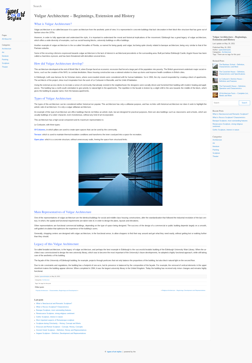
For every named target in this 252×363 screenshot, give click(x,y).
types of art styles (114, 352)
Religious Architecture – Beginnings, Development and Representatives (183, 290)
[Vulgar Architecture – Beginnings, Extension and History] (231, 15)
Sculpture (5, 63)
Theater (5, 67)
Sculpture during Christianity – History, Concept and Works (58, 323)
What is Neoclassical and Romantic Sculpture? (54, 303)
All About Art (6, 39)
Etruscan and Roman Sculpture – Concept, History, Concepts (59, 327)
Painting (5, 60)
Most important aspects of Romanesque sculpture (55, 320)
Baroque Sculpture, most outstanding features (53, 310)
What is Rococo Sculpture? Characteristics (52, 307)
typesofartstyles (44, 276)
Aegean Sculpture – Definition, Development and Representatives (61, 333)
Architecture (6, 49)
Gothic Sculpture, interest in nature (49, 317)
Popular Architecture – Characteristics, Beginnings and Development (56, 290)
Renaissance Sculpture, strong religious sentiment (55, 313)
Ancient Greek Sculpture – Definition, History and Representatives (61, 330)
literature (5, 56)
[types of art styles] (15, 15)
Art (3, 52)
